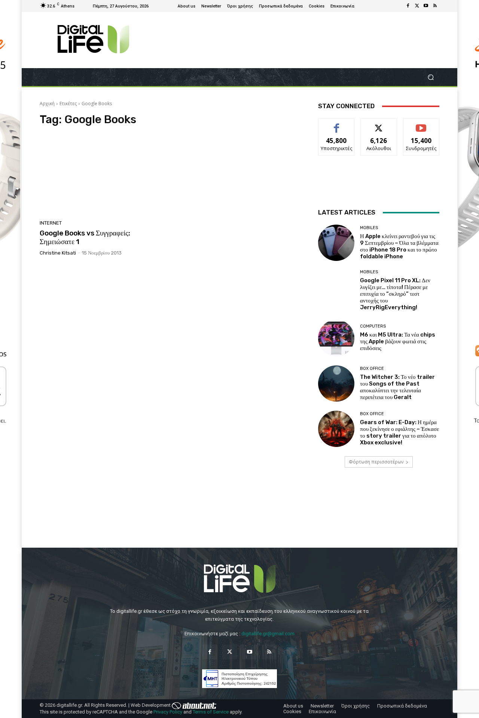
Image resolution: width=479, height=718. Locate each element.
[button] (430, 77)
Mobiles (369, 228)
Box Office (372, 368)
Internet (51, 222)
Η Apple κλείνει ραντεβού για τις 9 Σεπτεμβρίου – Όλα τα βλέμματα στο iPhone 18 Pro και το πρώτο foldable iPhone (399, 246)
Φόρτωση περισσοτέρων (376, 462)
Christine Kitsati (58, 253)
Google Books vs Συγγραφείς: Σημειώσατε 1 (85, 237)
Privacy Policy (167, 712)
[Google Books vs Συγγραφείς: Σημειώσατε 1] (102, 175)
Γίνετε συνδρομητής (421, 127)
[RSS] (434, 5)
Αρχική (47, 103)
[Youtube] (425, 5)
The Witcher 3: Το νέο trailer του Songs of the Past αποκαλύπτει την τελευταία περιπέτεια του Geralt (397, 387)
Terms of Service (211, 712)
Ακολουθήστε (379, 124)
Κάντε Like (336, 124)
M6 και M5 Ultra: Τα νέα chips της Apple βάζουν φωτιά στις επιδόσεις (397, 341)
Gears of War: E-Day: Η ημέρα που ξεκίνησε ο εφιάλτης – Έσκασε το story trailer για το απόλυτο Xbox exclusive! (399, 432)
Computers (373, 326)
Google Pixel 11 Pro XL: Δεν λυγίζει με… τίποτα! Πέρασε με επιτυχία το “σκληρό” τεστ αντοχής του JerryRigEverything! (395, 294)
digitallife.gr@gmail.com (268, 633)
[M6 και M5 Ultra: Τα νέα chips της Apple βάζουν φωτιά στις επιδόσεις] (336, 338)
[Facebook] (407, 5)
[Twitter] (416, 5)
